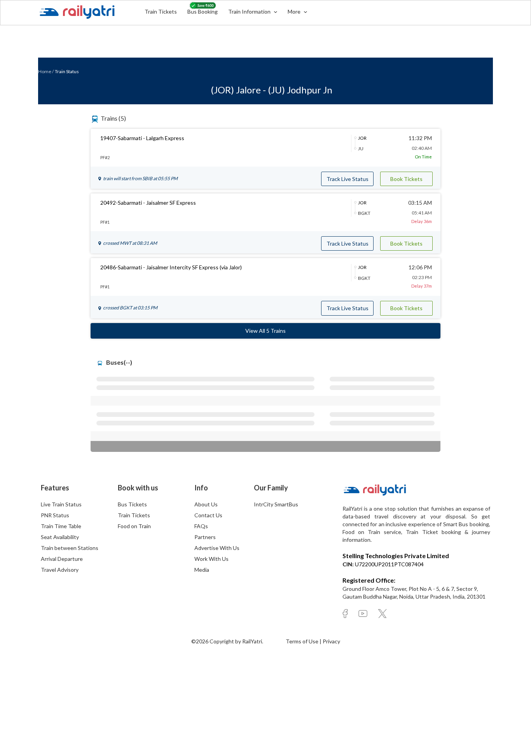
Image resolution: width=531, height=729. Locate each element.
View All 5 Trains (265, 330)
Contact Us (208, 515)
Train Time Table (61, 526)
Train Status (67, 71)
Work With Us (211, 558)
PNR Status (55, 515)
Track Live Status (348, 179)
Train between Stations (69, 548)
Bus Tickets (132, 504)
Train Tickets (161, 11)
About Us (206, 504)
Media (201, 569)
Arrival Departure (62, 558)
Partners (205, 537)
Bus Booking (202, 11)
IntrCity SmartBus (276, 504)
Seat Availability (60, 537)
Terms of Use (303, 641)
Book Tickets (406, 179)
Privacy (331, 641)
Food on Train (134, 526)
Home (44, 71)
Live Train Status (61, 504)
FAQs (201, 526)
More (295, 11)
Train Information (250, 11)
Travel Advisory (60, 569)
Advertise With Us (216, 548)
